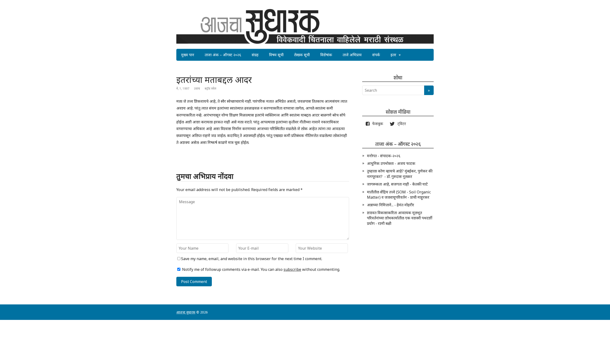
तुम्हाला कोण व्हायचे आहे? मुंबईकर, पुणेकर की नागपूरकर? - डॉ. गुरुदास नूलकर (399, 173)
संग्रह (255, 54)
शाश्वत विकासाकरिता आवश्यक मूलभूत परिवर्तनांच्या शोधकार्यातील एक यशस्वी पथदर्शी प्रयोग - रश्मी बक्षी (399, 218)
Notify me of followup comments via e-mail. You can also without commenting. (260, 269)
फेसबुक (376, 123)
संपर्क (376, 54)
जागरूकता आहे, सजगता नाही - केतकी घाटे (397, 184)
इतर (393, 54)
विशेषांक (326, 54)
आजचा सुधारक (185, 312)
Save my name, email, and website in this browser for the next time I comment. (251, 258)
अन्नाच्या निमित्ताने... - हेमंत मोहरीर (390, 204)
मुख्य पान (187, 54)
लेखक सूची (302, 54)
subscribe (292, 269)
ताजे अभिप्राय (352, 54)
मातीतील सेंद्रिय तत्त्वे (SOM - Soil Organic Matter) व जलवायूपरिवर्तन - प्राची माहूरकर (399, 194)
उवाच (197, 88)
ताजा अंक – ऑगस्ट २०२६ (223, 54)
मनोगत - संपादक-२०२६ (383, 155)
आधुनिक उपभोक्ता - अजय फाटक (391, 163)
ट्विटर (400, 123)
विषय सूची (276, 54)
